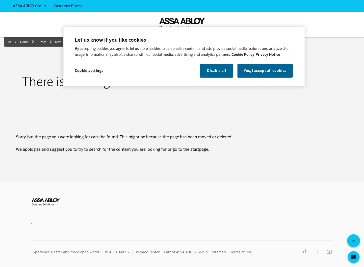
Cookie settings (89, 70)
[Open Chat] (354, 257)
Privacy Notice (268, 54)
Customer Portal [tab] (68, 5)
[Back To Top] (353, 240)
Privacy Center (148, 252)
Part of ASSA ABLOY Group (186, 252)
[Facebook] (304, 252)
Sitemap (219, 252)
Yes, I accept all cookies (265, 70)
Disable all (216, 70)
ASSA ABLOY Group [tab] (29, 5)
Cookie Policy (243, 54)
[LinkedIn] (317, 252)
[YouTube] (329, 252)
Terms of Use (241, 252)
